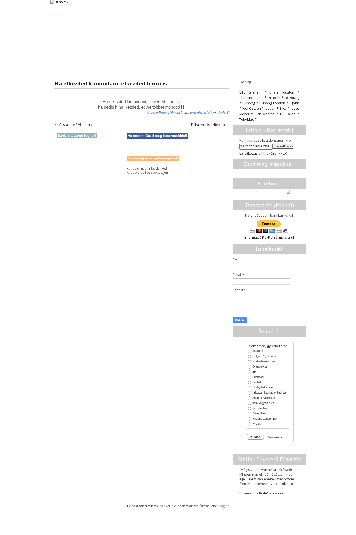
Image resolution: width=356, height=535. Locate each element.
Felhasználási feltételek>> (210, 124)
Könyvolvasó (240, 67)
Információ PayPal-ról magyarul (269, 237)
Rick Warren (264, 113)
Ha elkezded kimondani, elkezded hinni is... (112, 83)
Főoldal (61, 67)
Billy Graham (250, 92)
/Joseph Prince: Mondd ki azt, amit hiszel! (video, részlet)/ (188, 112)
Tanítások (86, 67)
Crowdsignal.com (276, 437)
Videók (194, 67)
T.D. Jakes (288, 113)
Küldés (255, 436)
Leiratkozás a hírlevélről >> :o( (263, 153)
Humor (268, 67)
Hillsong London (272, 103)
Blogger (222, 506)
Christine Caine (251, 97)
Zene (214, 67)
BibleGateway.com (274, 493)
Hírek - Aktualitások (161, 67)
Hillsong (248, 103)
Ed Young (291, 97)
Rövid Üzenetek (119, 67)
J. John (294, 103)
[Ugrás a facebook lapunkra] (289, 193)
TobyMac (246, 119)
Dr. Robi (274, 97)
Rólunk (290, 67)
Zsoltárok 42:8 (282, 483)
